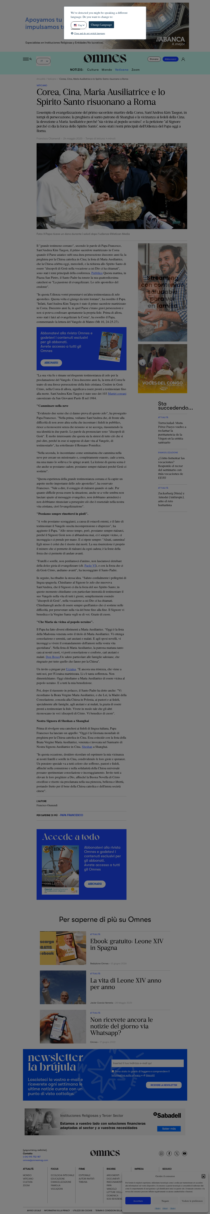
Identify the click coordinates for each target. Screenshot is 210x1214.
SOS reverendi (115, 1198)
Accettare (138, 1200)
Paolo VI (90, 565)
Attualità (41, 79)
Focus (54, 1169)
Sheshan (87, 747)
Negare (165, 1200)
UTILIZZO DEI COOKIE (82, 1210)
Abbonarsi (170, 59)
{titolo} (158, 1208)
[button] (203, 1176)
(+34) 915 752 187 (32, 1156)
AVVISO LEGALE (34, 1210)
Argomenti (113, 1175)
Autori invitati (86, 1178)
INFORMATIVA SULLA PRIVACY (57, 1210)
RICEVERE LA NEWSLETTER (164, 1085)
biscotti (150, 1075)
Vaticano (122, 69)
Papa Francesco (71, 815)
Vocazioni (57, 1188)
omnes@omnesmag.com (35, 1160)
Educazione (58, 1178)
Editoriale (85, 1175)
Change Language (101, 25)
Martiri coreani (117, 393)
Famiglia (55, 1185)
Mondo (107, 69)
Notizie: (77, 69)
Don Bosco (53, 657)
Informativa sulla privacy (126, 1075)
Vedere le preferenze (192, 1200)
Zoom (136, 69)
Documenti (113, 1178)
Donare (154, 59)
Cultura (93, 69)
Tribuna (83, 1182)
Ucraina (71, 669)
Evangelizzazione (61, 1182)
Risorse (111, 1169)
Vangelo (112, 1188)
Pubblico (97, 273)
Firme (82, 1169)
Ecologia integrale (62, 1175)
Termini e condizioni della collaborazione (117, 1210)
